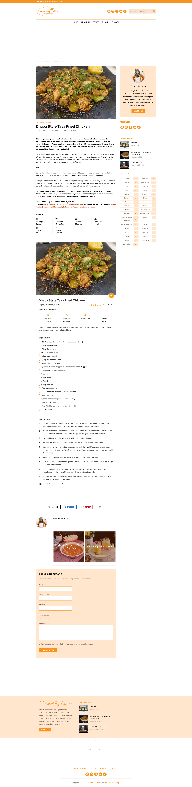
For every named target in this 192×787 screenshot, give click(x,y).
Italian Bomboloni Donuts (139, 162)
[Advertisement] (96, 43)
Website (42, 604)
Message (42, 623)
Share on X (54, 507)
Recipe (96, 22)
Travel (115, 22)
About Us (85, 22)
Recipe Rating (44, 615)
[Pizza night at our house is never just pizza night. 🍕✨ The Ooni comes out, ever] (12, 750)
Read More (138, 111)
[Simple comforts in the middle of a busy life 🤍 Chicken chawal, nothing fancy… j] (84, 750)
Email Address (44, 594)
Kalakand (133, 142)
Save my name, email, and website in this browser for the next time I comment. (67, 644)
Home (75, 22)
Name (41, 584)
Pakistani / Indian (43, 123)
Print (101, 507)
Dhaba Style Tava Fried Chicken (63, 126)
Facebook (71, 507)
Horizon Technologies (112, 783)
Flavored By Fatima (94, 783)
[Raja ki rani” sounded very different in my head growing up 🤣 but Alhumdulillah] (60, 750)
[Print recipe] (111, 295)
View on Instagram (96, 749)
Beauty (105, 22)
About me (45, 730)
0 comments (55, 131)
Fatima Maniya (72, 131)
